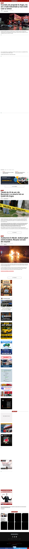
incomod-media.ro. (13, 543)
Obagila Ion (5, 244)
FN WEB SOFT (16, 545)
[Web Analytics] (14, 547)
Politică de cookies (10, 542)
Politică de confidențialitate (17, 542)
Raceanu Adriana (6, 11)
